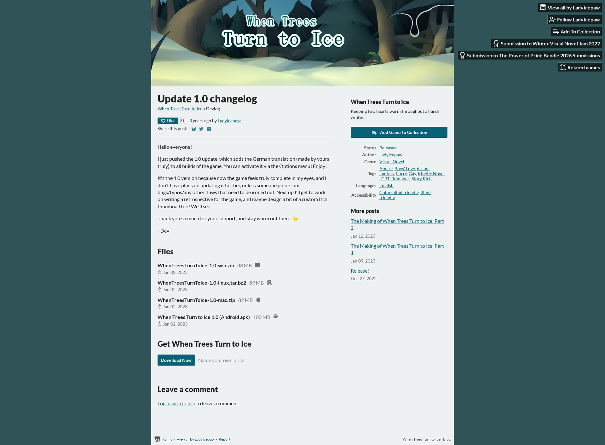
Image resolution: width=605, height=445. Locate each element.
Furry (401, 173)
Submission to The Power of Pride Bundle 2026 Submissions (533, 55)
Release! (360, 271)
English (386, 185)
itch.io (167, 439)
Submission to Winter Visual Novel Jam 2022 (550, 43)
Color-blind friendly (398, 192)
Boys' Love (405, 168)
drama (423, 168)
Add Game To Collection (403, 132)
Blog (447, 439)
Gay (412, 173)
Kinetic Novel (431, 173)
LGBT (384, 178)
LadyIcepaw (229, 120)
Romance (400, 178)
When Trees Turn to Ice (180, 108)
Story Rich (422, 178)
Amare (386, 168)
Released (388, 147)
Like (171, 120)
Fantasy (386, 173)
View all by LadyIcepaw (196, 439)
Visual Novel (391, 161)
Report (224, 439)
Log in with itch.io (176, 403)
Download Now (176, 360)
